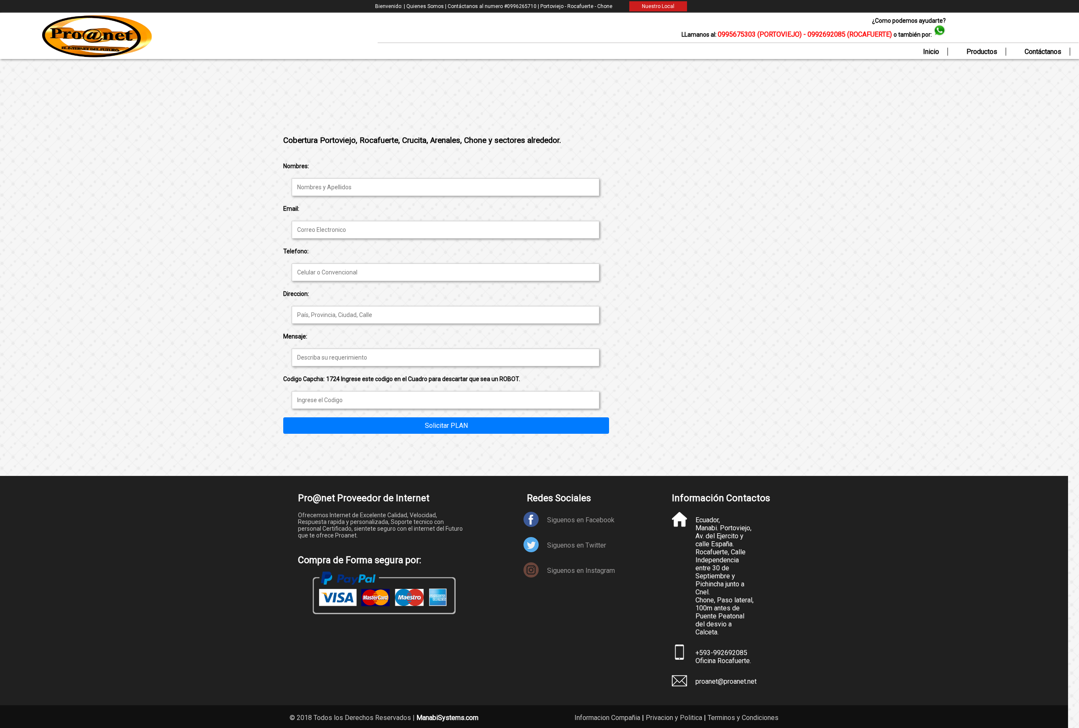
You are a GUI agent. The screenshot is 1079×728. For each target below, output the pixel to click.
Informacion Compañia (607, 718)
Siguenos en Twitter (576, 545)
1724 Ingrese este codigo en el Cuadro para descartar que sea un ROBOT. (423, 379)
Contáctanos (1043, 52)
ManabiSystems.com (447, 718)
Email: (291, 208)
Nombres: (296, 166)
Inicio (931, 52)
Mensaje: (295, 336)
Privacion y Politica (674, 718)
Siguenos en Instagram (581, 571)
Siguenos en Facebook (581, 520)
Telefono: (296, 251)
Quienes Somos (425, 6)
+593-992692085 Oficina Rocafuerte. (723, 657)
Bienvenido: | (390, 6)
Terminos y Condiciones (743, 718)
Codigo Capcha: (304, 379)
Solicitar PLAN (446, 426)
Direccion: (296, 293)
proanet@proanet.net (724, 681)
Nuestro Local (658, 6)
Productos (981, 52)
